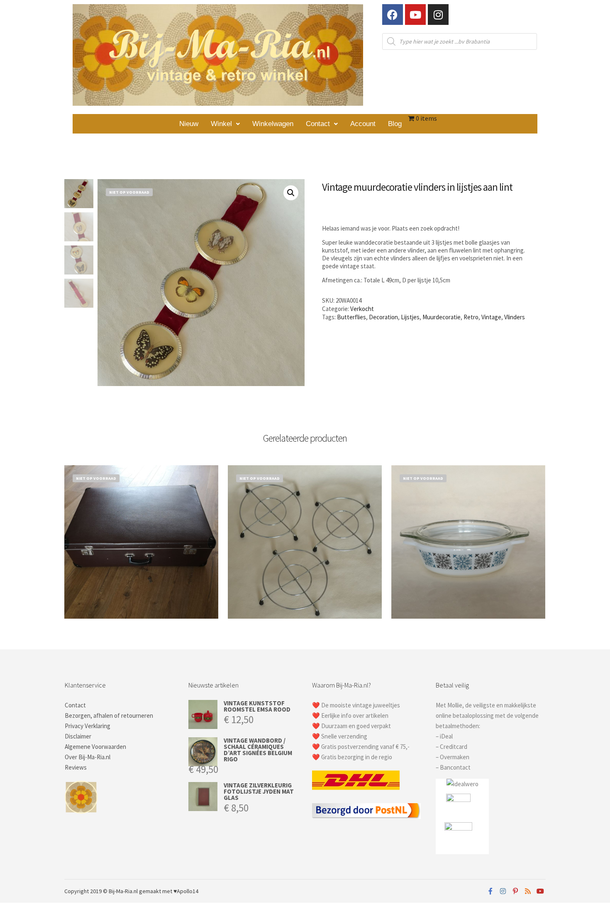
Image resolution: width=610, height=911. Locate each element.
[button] (225, 124)
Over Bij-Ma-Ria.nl (87, 757)
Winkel (221, 124)
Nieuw (188, 124)
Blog (395, 124)
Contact (318, 124)
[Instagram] (438, 14)
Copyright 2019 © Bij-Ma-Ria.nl (101, 891)
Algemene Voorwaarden (95, 747)
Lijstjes (410, 317)
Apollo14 (187, 891)
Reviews (76, 767)
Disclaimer (78, 736)
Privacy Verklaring (87, 726)
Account (363, 124)
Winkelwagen (272, 124)
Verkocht (362, 309)
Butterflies (351, 317)
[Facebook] (392, 14)
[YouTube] (540, 891)
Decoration (383, 317)
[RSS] (527, 891)
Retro (471, 317)
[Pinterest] (515, 891)
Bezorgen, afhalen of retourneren (109, 715)
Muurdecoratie (441, 317)
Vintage (491, 317)
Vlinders (514, 317)
